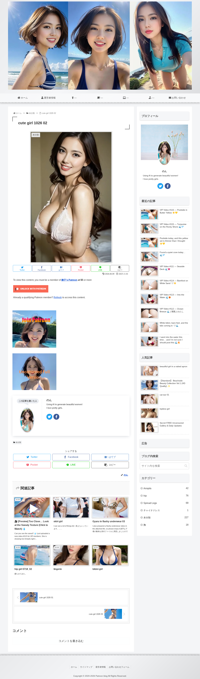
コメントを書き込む (71, 640)
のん (49, 400)
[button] (186, 466)
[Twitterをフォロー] (49, 417)
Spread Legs (165, 503)
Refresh (58, 297)
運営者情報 (100, 667)
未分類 (18, 442)
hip (165, 495)
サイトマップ (86, 667)
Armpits (165, 488)
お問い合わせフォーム (119, 667)
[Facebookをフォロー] (56, 417)
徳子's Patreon (69, 280)
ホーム (74, 667)
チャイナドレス (165, 510)
